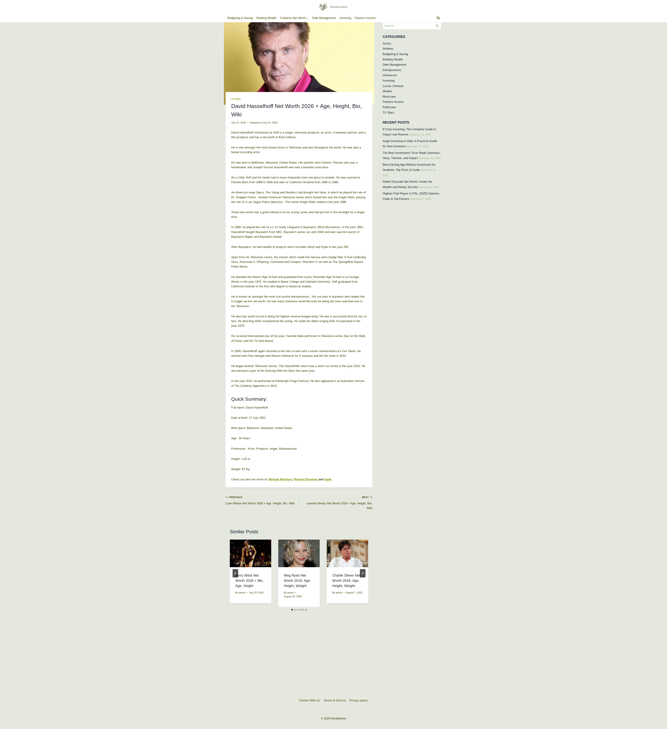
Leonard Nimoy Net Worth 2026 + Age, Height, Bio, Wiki (339, 503)
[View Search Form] (438, 18)
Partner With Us (309, 700)
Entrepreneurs (392, 70)
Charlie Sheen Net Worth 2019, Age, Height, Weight (346, 580)
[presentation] (250, 553)
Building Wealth (266, 18)
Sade (327, 479)
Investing (345, 18)
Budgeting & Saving (240, 18)
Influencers (390, 75)
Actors (236, 99)
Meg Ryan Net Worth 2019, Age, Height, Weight (297, 580)
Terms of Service (335, 700)
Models (387, 91)
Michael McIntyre (280, 479)
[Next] (362, 573)
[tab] (292, 610)
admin (242, 592)
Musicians (389, 96)
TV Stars (388, 112)
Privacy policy (358, 700)
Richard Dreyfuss (306, 479)
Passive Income (365, 18)
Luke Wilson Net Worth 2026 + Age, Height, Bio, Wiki (260, 500)
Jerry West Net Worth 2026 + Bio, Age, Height (249, 580)
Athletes (388, 48)
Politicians (389, 107)
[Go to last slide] (235, 573)
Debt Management (324, 18)
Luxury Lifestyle (393, 86)
